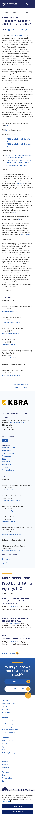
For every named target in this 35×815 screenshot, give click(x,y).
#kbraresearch (6, 464)
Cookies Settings (17, 806)
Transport (17, 387)
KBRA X (7, 559)
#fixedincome (6, 456)
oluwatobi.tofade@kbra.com (11, 322)
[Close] (32, 794)
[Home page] (9, 4)
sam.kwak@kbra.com (9, 344)
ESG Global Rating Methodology (16, 165)
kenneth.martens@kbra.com (11, 358)
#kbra (4, 459)
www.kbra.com (25, 235)
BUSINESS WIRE (16, 36)
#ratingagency (6, 467)
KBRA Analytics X (10, 563)
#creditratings (6, 450)
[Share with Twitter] (13, 29)
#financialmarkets (8, 453)
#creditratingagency (8, 447)
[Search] (27, 4)
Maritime (17, 381)
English (5, 441)
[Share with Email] (21, 29)
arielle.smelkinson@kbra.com (11, 375)
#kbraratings (6, 462)
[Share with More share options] (29, 29)
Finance (24, 387)
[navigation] (31, 4)
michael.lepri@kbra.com (10, 311)
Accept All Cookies (17, 811)
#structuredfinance (8, 470)
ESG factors (20, 183)
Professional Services (21, 384)
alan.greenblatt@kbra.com (10, 333)
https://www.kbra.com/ (16, 423)
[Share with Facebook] (17, 29)
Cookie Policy (6, 801)
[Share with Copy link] (25, 29)
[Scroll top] (28, 695)
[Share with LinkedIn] (9, 29)
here (6, 125)
